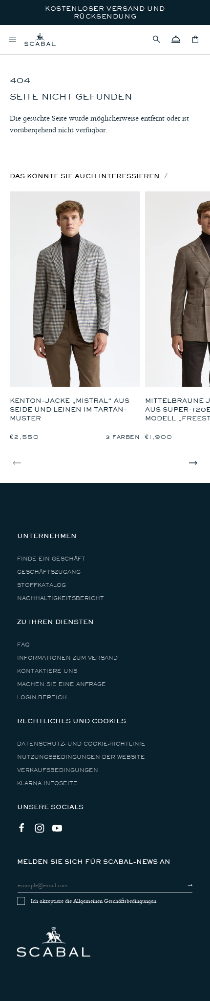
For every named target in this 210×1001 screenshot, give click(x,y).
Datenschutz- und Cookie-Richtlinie (81, 744)
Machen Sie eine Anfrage (61, 684)
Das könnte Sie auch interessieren (85, 176)
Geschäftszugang (49, 572)
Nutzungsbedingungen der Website (81, 757)
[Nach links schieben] (17, 463)
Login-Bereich (42, 697)
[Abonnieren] (181, 885)
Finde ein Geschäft (51, 559)
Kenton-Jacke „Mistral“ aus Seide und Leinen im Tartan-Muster (69, 409)
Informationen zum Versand (67, 658)
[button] (156, 39)
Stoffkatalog (41, 585)
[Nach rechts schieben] (193, 463)
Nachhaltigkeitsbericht (60, 598)
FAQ (23, 644)
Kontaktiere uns (47, 671)
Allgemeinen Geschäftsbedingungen (114, 900)
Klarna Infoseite (47, 783)
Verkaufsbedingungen (57, 770)
